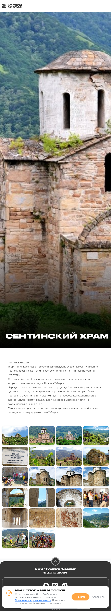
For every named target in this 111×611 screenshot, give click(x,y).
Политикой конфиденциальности (33, 600)
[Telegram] (65, 585)
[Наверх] (55, 561)
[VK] (55, 585)
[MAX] (46, 585)
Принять (80, 596)
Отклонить (98, 596)
